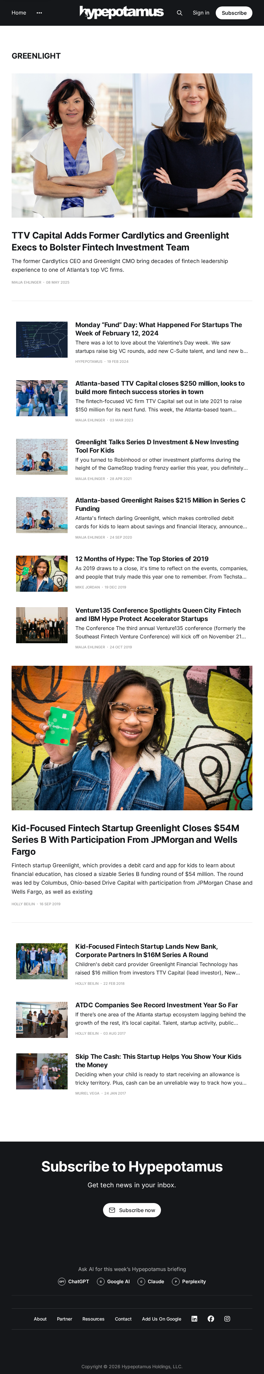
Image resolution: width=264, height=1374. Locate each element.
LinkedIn (194, 1319)
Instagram (227, 1319)
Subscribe (234, 13)
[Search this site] (179, 13)
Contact (123, 1319)
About (40, 1319)
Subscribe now (137, 1210)
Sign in (201, 12)
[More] (39, 13)
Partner (64, 1319)
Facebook (211, 1319)
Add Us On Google (162, 1319)
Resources (93, 1319)
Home (19, 12)
